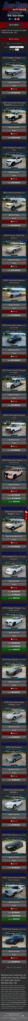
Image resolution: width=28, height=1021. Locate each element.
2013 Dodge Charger (14, 609)
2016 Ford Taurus (14, 929)
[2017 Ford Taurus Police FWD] (14, 846)
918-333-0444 (15, 15)
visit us (25, 1004)
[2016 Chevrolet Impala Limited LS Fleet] (14, 715)
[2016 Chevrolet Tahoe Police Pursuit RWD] (14, 339)
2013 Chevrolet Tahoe (14, 461)
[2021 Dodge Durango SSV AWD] (14, 161)
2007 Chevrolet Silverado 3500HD (14, 104)
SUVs (10, 989)
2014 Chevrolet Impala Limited (14, 791)
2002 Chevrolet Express (14, 281)
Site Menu (14, 25)
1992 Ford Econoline (14, 193)
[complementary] (23, 1016)
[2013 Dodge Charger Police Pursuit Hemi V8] (14, 621)
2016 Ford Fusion (14, 747)
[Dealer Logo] (14, 5)
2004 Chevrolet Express (14, 416)
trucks (6, 989)
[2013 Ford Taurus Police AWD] (14, 670)
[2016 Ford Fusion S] (14, 758)
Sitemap (11, 1015)
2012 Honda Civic (14, 557)
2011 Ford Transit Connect (14, 371)
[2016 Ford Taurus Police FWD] (14, 940)
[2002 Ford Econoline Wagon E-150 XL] (14, 525)
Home (6, 1013)
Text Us (14, 89)
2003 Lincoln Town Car (14, 236)
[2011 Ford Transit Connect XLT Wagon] (14, 383)
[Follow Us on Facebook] (10, 19)
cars (2, 989)
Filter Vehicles (14, 39)
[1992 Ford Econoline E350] (14, 204)
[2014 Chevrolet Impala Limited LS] (14, 803)
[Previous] (2, 43)
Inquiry (14, 85)
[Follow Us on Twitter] (13, 19)
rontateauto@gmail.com (14, 536)
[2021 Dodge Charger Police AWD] (14, 71)
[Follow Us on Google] (18, 19)
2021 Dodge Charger (14, 59)
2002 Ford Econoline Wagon (14, 512)
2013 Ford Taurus (14, 659)
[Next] (25, 43)
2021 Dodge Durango (14, 149)
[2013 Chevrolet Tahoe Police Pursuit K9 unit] (14, 473)
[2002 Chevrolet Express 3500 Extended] (14, 294)
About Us (10, 1013)
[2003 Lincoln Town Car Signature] (14, 249)
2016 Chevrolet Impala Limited (14, 703)
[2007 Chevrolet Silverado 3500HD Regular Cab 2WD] (14, 116)
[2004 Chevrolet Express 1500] (14, 428)
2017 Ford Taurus (14, 835)
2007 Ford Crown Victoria (14, 878)
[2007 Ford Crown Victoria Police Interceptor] (14, 891)
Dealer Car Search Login (13, 1014)
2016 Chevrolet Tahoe (14, 326)
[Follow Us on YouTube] (15, 19)
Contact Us (14, 1013)
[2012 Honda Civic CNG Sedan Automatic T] (14, 570)
